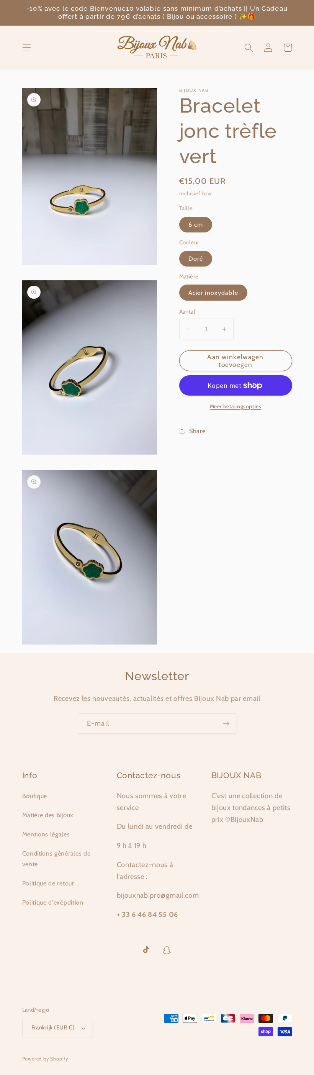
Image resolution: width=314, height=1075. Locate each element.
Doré (195, 258)
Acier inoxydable (213, 292)
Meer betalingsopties (236, 406)
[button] (26, 47)
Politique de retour (48, 883)
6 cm (195, 224)
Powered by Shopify (45, 1059)
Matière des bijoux (48, 815)
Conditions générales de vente (56, 858)
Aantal (187, 311)
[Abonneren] (226, 723)
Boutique (34, 796)
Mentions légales (46, 834)
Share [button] (197, 431)
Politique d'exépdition (52, 902)
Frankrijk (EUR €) (53, 1027)
